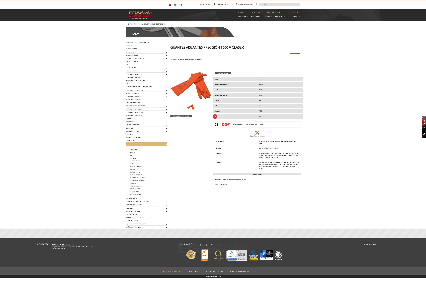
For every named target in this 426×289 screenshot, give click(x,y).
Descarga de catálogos (245, 4)
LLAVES (128, 64)
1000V (141, 24)
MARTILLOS (129, 118)
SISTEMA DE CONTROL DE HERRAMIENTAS (138, 42)
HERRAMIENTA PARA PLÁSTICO (135, 112)
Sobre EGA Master (274, 12)
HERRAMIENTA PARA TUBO (134, 96)
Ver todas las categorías (137, 194)
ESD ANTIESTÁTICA (131, 198)
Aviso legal (194, 271)
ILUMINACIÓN (130, 128)
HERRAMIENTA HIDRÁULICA (134, 74)
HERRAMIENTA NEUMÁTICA (134, 77)
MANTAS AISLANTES (135, 189)
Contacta (424, 126)
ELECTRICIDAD (130, 141)
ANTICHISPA (129, 208)
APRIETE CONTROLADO (133, 71)
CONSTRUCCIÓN (130, 122)
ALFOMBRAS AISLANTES (136, 186)
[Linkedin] (206, 245)
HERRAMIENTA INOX (132, 221)
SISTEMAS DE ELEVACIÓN (133, 131)
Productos (242, 17)
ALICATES (132, 147)
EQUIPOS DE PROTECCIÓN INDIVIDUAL (137, 224)
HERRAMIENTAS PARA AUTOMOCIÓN (136, 90)
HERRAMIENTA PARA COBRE (134, 109)
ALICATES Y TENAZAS (132, 49)
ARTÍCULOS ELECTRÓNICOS (134, 137)
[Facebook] (200, 245)
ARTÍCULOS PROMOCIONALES (134, 227)
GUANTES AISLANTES (135, 172)
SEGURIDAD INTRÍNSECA (133, 211)
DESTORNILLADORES (132, 55)
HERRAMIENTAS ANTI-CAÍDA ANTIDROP (137, 202)
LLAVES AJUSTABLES (132, 61)
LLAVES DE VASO (131, 68)
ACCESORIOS (133, 183)
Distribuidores (294, 12)
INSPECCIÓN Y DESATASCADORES (135, 106)
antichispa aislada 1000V (134, 205)
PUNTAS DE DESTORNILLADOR (135, 58)
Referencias (255, 12)
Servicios (268, 17)
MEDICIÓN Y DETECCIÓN (133, 125)
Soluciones (255, 17)
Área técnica (294, 17)
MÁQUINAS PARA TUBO (133, 103)
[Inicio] (128, 24)
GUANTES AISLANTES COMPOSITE (138, 177)
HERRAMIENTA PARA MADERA (134, 115)
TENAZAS (132, 152)
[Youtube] (212, 245)
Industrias (279, 17)
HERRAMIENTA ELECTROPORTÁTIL (136, 80)
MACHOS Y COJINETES (132, 93)
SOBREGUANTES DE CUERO (136, 175)
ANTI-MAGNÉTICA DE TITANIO (134, 217)
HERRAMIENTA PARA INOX (133, 99)
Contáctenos (224, 4)
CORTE (128, 84)
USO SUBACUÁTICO (131, 214)
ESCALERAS (129, 134)
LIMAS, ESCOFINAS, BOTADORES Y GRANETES (139, 87)
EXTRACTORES (130, 52)
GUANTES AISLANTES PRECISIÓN (155, 24)
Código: (220, 73)
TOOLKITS (129, 45)
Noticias (240, 12)
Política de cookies (214, 271)
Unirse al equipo (205, 4)
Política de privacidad (239, 271)
